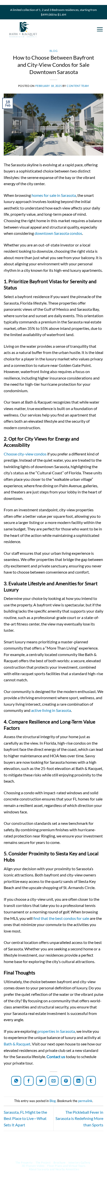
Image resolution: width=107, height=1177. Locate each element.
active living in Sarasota (51, 710)
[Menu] (99, 29)
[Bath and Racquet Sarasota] (46, 29)
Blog (53, 50)
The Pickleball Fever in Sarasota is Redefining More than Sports (79, 1118)
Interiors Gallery (79, 1162)
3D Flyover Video (33, 1165)
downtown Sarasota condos (58, 233)
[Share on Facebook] (29, 1081)
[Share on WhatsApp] (16, 1081)
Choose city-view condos (25, 453)
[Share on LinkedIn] (78, 1081)
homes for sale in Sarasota (54, 195)
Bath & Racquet (17, 1043)
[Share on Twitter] (41, 1081)
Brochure (59, 1162)
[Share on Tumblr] (91, 1081)
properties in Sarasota (56, 1031)
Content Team (78, 85)
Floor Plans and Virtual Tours (66, 1165)
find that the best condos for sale (61, 918)
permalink (85, 1101)
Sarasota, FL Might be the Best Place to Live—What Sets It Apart (25, 1118)
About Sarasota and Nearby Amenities (54, 1169)
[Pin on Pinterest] (66, 1081)
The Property (24, 1162)
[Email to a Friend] (53, 1081)
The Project (43, 1162)
